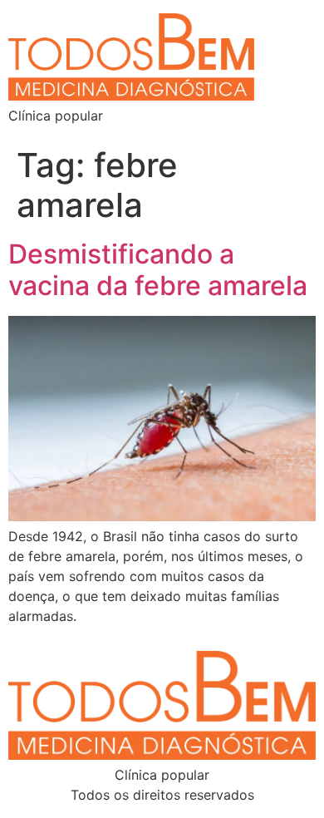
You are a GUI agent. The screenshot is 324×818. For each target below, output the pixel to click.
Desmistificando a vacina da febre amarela (157, 270)
